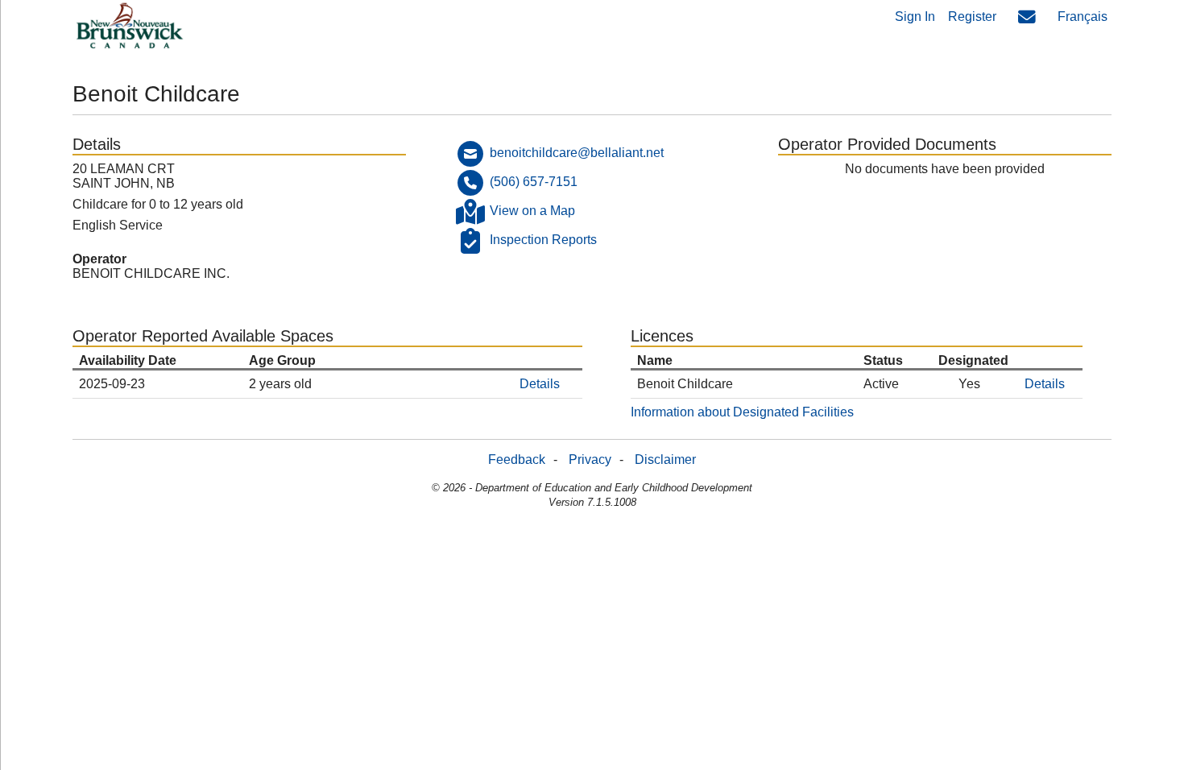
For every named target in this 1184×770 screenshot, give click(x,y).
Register (972, 16)
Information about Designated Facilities (742, 412)
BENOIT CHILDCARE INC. (151, 273)
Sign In (915, 16)
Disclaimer (665, 459)
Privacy (590, 459)
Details (540, 384)
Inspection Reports (543, 239)
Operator (99, 259)
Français (1082, 16)
